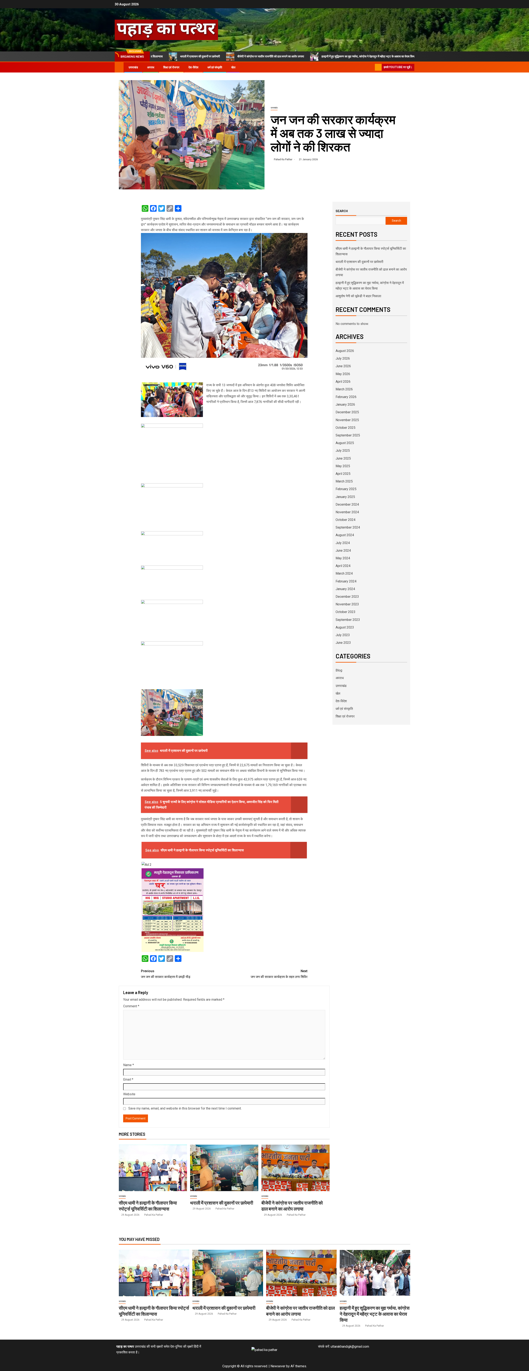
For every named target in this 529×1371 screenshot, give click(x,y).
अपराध (150, 67)
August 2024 (345, 535)
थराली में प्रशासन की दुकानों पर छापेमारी (221, 1202)
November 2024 (347, 512)
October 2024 (345, 520)
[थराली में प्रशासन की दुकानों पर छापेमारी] (224, 1168)
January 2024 (345, 589)
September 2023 (348, 620)
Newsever (277, 1366)
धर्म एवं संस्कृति (214, 67)
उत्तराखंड (133, 67)
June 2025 (343, 458)
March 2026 (344, 389)
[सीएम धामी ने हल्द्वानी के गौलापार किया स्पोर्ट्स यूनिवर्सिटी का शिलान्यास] (153, 1168)
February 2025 (346, 489)
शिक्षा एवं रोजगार (171, 67)
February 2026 (346, 397)
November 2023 (347, 604)
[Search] (371, 67)
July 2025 (343, 451)
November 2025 (347, 420)
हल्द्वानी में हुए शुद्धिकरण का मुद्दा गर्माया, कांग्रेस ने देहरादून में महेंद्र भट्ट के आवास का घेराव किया (309, 56)
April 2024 (343, 566)
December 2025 (347, 412)
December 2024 (347, 504)
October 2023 (345, 612)
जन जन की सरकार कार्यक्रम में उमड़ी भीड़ (165, 974)
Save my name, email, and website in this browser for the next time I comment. (185, 1108)
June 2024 (343, 550)
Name (128, 1065)
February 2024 (346, 581)
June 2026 (343, 366)
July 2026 (343, 358)
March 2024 (344, 573)
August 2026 (345, 351)
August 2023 (345, 627)
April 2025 (343, 474)
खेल (233, 67)
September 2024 (348, 527)
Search (342, 211)
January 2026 (345, 404)
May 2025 (343, 466)
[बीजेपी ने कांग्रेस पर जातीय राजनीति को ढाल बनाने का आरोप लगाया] (295, 1168)
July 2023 (343, 635)
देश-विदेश (193, 67)
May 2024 (343, 558)
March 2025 (344, 481)
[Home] (119, 67)
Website (129, 1094)
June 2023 (343, 643)
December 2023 (347, 597)
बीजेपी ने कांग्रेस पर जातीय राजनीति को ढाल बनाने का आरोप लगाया (212, 56)
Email (128, 1079)
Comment (131, 1006)
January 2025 (345, 497)
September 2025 (348, 435)
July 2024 (343, 543)
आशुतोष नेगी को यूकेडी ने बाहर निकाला (393, 56)
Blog (339, 670)
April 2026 (343, 382)
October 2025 (345, 428)
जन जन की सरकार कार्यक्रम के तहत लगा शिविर (279, 974)
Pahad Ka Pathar (283, 159)
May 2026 (343, 374)
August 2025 (345, 443)
